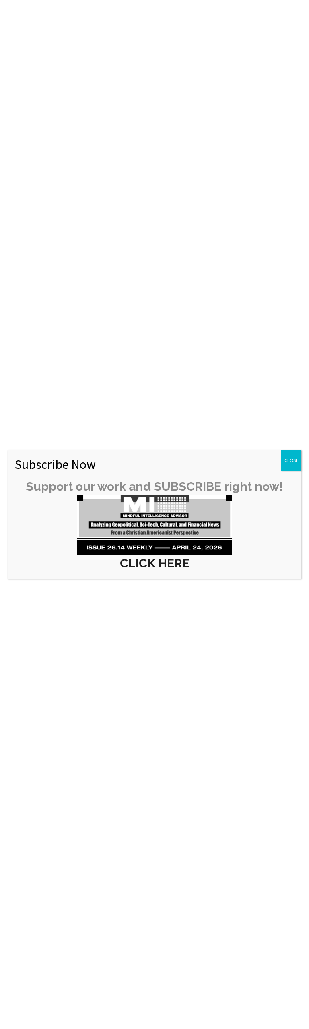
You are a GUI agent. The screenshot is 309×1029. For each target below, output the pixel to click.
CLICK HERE (155, 563)
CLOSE (291, 460)
